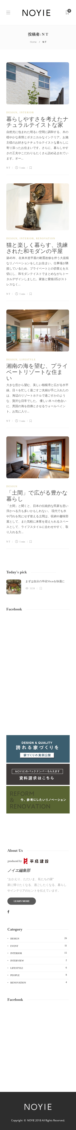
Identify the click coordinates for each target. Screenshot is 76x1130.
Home (33, 41)
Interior (27, 112)
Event (38, 945)
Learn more (22, 901)
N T (8, 167)
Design (12, 112)
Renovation (45, 238)
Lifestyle (28, 359)
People (38, 975)
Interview (38, 960)
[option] (38, 587)
